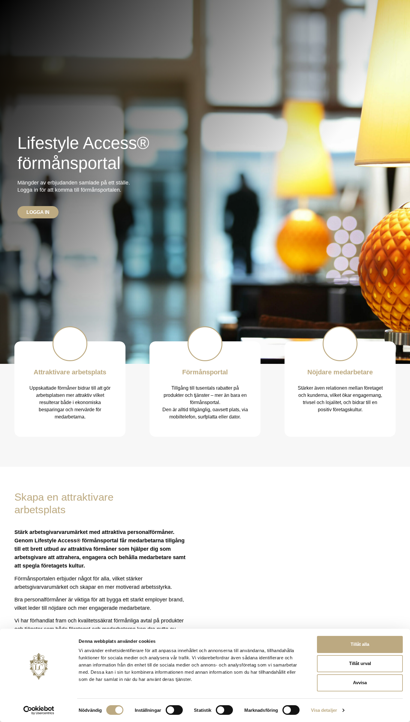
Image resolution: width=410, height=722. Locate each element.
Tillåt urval (360, 663)
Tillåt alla (360, 644)
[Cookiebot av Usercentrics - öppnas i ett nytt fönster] (39, 710)
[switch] (174, 710)
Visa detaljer (324, 710)
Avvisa (360, 682)
